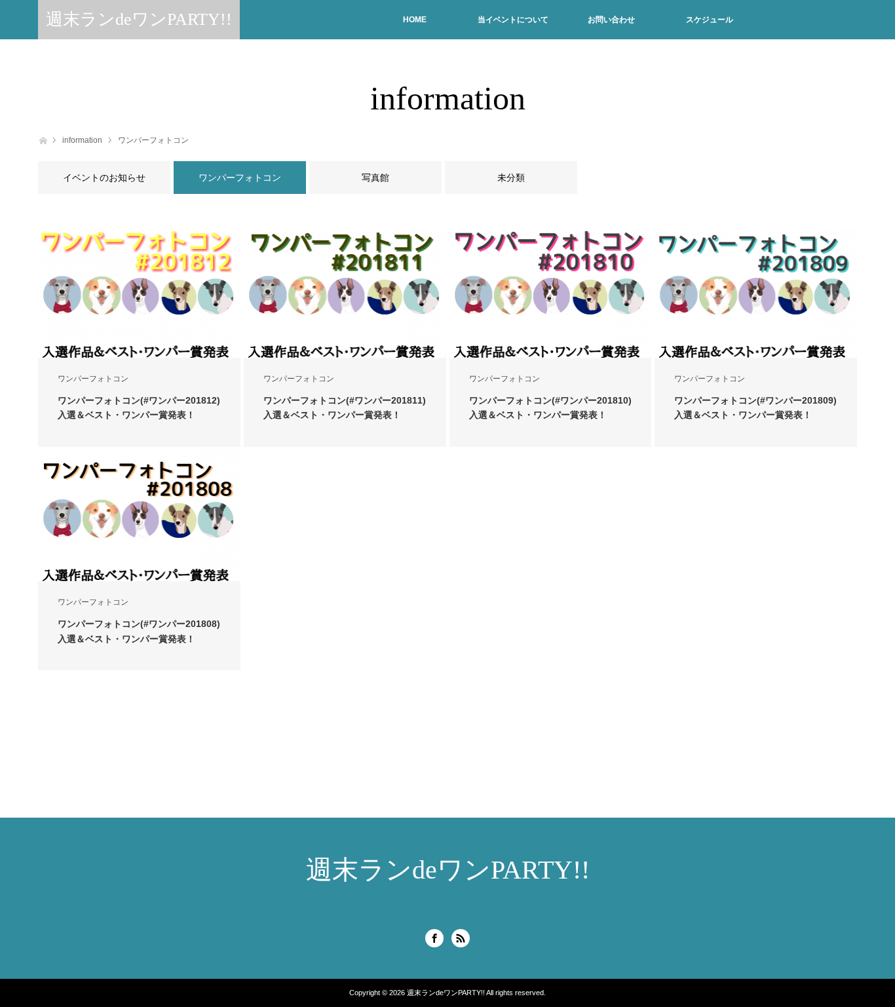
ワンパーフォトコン (153, 140)
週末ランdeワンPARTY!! (139, 19)
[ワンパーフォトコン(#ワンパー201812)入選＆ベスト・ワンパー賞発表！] (139, 292)
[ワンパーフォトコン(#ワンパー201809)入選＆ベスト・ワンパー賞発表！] (756, 292)
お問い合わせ (611, 19)
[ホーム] (42, 139)
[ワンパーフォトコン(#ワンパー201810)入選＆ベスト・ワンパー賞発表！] (550, 292)
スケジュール (709, 19)
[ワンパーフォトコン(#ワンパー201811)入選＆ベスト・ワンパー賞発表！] (345, 292)
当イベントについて (513, 19)
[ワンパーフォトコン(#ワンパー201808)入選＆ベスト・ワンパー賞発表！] (139, 515)
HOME (415, 19)
